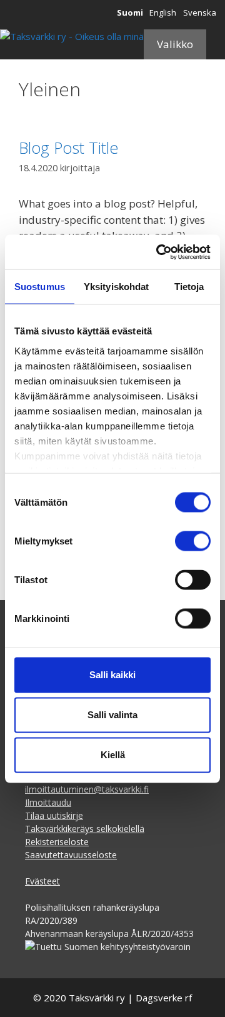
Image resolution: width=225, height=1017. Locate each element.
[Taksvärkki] (72, 36)
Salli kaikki (112, 674)
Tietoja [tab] (189, 286)
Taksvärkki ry (97, 997)
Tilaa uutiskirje (54, 815)
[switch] (193, 541)
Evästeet (42, 881)
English (162, 12)
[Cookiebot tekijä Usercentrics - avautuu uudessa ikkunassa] (159, 252)
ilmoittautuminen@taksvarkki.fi (87, 789)
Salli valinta (113, 714)
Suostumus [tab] (39, 286)
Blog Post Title (68, 147)
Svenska (199, 12)
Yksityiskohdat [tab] (116, 286)
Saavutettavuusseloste (71, 855)
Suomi (130, 12)
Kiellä (113, 754)
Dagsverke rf (164, 997)
